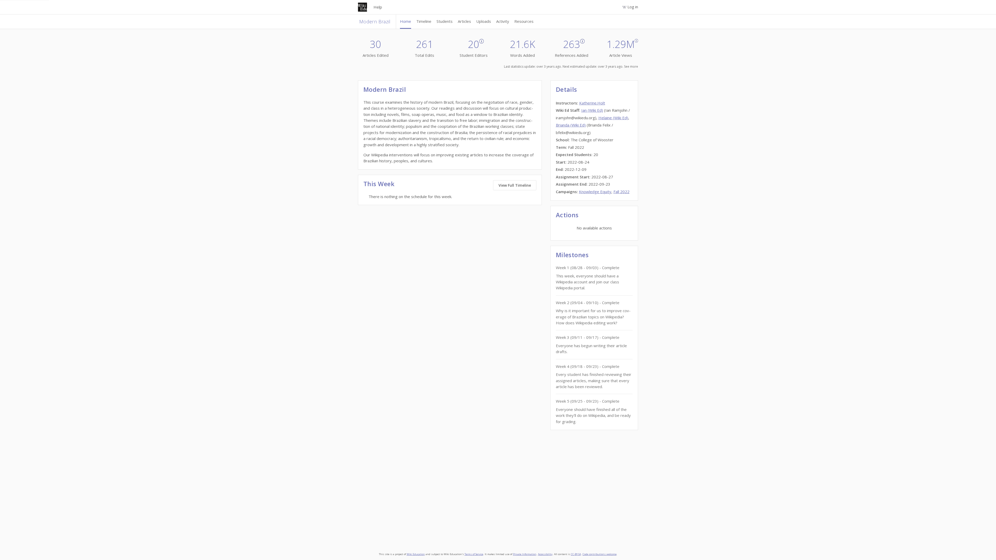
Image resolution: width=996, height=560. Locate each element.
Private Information (524, 554)
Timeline (423, 21)
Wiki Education (416, 554)
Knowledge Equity (595, 191)
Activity (502, 21)
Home (405, 21)
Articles (464, 21)
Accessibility (545, 554)
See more (631, 66)
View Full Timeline (515, 185)
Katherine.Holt (592, 103)
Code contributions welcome (600, 554)
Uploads (483, 21)
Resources (524, 21)
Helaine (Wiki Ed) (613, 117)
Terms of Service (474, 554)
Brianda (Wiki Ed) (571, 125)
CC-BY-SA (576, 554)
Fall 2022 (621, 191)
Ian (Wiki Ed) (592, 110)
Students (445, 21)
